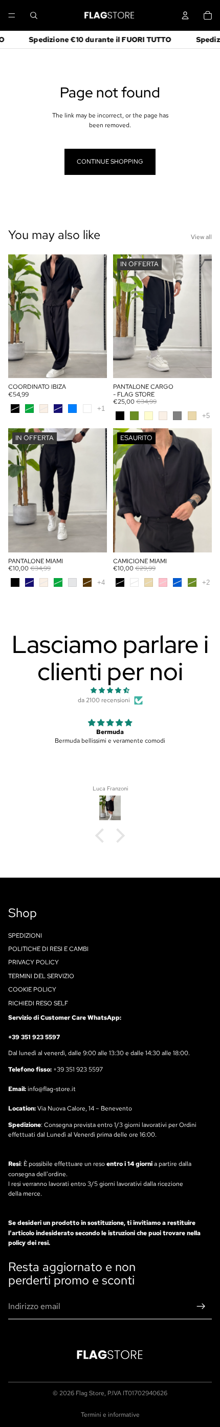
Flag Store (90, 1393)
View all (201, 237)
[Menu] (12, 15)
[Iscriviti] (201, 1306)
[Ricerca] (34, 15)
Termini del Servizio (41, 976)
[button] (102, 835)
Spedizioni (25, 935)
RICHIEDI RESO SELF (38, 1003)
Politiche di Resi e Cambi (48, 949)
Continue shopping (110, 161)
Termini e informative (110, 1415)
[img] (110, 690)
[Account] (185, 15)
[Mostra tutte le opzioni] (101, 408)
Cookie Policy (32, 989)
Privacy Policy (33, 962)
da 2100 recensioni (104, 700)
